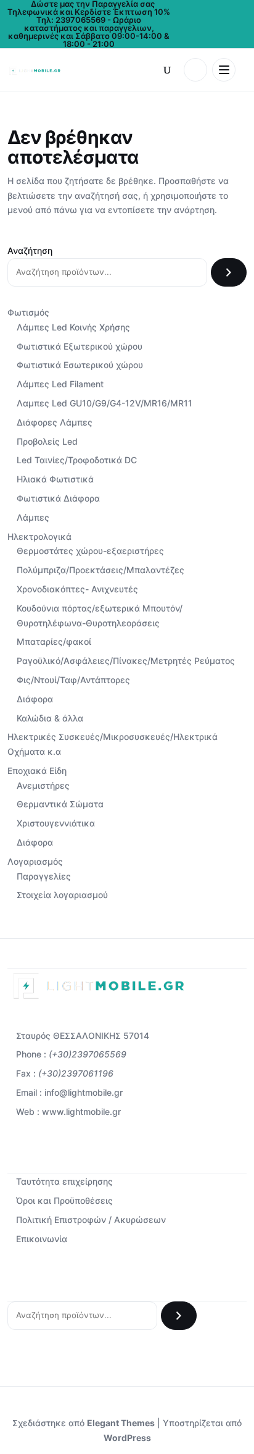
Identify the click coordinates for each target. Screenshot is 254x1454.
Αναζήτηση (29, 250)
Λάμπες (33, 517)
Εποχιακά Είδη (37, 770)
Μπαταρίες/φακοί (54, 641)
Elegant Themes (121, 1423)
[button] (167, 70)
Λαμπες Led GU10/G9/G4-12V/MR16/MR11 (104, 403)
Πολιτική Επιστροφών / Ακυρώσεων (91, 1219)
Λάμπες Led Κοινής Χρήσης (73, 327)
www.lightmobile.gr (81, 1111)
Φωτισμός (28, 312)
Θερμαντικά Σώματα (60, 804)
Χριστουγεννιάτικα (56, 823)
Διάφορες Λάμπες (54, 422)
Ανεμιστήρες (43, 785)
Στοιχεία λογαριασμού (62, 894)
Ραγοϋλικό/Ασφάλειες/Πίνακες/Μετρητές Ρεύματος (126, 660)
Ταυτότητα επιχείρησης (64, 1181)
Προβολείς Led (47, 441)
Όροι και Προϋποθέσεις (64, 1200)
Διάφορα (35, 699)
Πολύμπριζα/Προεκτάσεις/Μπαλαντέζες (100, 570)
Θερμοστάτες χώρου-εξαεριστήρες (90, 550)
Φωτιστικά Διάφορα (58, 498)
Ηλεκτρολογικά (39, 536)
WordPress (127, 1437)
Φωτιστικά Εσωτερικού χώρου (80, 364)
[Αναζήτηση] (229, 272)
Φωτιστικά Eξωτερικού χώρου (79, 346)
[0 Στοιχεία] (195, 70)
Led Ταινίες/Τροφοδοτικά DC (77, 460)
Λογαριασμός (35, 861)
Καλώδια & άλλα (50, 718)
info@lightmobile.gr (83, 1092)
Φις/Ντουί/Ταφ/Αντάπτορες (73, 679)
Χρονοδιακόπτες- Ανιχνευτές (77, 589)
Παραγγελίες (44, 876)
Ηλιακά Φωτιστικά (55, 479)
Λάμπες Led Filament (60, 384)
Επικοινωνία (41, 1238)
